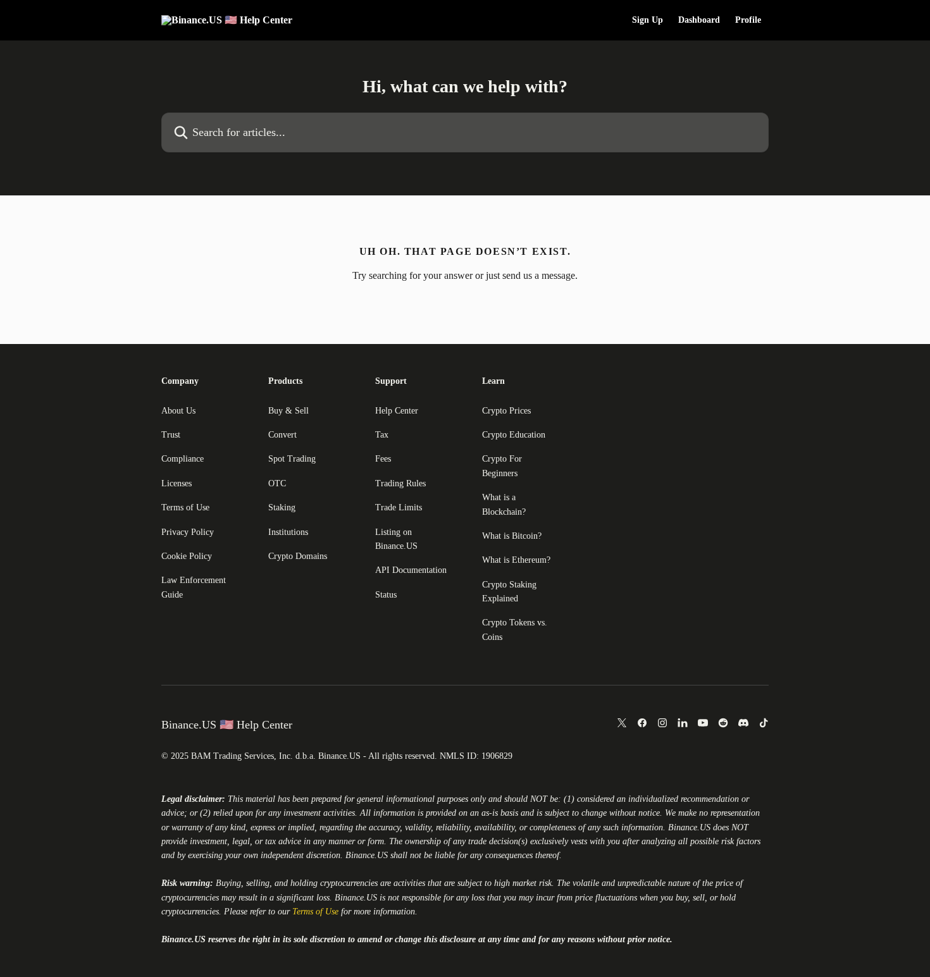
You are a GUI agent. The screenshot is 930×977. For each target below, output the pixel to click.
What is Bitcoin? (512, 536)
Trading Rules (400, 483)
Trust (170, 434)
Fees (383, 459)
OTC (277, 483)
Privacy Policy (187, 532)
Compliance (182, 459)
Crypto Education (513, 434)
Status (386, 594)
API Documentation (411, 570)
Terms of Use (185, 507)
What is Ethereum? (516, 560)
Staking (281, 507)
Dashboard (699, 20)
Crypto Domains (297, 556)
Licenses (176, 483)
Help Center (396, 410)
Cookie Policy (186, 556)
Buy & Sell (288, 410)
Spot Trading (292, 459)
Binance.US (689, 827)
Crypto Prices (506, 410)
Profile (748, 20)
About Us (178, 410)
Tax (381, 434)
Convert (282, 434)
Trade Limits (398, 507)
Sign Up (647, 20)
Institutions (288, 532)
